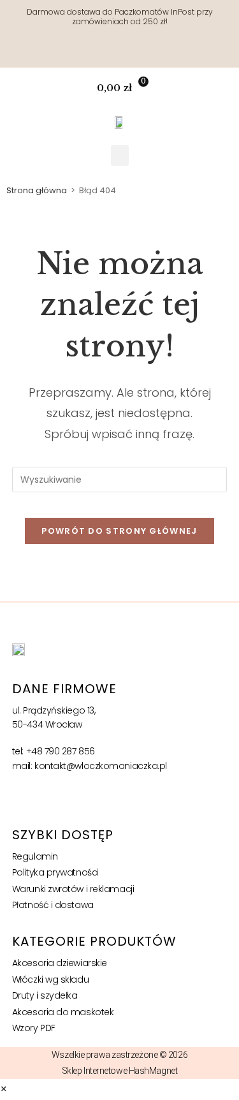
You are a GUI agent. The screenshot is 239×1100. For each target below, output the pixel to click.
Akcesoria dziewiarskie (59, 963)
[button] (222, 88)
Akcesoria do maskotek (63, 1012)
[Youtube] (141, 55)
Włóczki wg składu (50, 979)
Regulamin (35, 856)
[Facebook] (120, 55)
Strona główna (36, 190)
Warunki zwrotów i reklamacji (73, 889)
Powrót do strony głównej (119, 531)
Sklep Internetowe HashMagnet (119, 1071)
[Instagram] (98, 55)
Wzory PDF (33, 1028)
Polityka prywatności (55, 872)
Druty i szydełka (45, 995)
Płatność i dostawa (53, 904)
